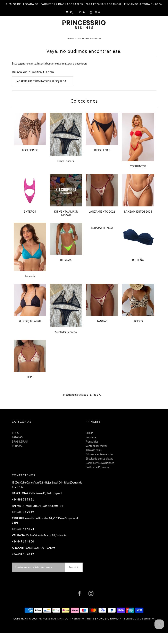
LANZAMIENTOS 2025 (138, 211)
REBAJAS (66, 260)
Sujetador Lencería (66, 332)
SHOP (89, 433)
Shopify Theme (84, 618)
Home (70, 38)
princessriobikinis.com (55, 618)
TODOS (138, 321)
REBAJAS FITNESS (102, 227)
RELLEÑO (138, 260)
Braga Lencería (65, 161)
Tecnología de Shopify (139, 618)
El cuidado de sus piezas (99, 458)
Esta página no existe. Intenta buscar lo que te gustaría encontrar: (49, 63)
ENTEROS (30, 211)
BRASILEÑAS (102, 150)
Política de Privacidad (98, 467)
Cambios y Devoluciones (100, 462)
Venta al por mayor (96, 445)
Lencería (30, 276)
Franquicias (92, 441)
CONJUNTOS (138, 166)
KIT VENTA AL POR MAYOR (66, 213)
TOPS (29, 377)
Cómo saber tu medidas (99, 454)
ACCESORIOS (30, 150)
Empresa (91, 437)
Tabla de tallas (94, 450)
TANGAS (102, 321)
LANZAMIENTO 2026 (102, 211)
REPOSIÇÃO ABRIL (29, 321)
